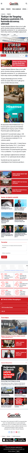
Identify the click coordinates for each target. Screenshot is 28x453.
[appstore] (8, 440)
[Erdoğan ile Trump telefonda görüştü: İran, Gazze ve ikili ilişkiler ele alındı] (7, 228)
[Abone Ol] (26, 55)
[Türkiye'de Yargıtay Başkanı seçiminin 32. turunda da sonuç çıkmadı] (14, 45)
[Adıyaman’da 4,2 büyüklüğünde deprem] (7, 203)
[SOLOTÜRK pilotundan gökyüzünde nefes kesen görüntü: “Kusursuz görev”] (21, 228)
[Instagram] (14, 432)
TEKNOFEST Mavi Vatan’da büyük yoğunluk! (5, 221)
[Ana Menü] (1, 3)
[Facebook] (9, 432)
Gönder (4, 257)
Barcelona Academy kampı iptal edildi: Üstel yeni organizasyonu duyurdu (9, 293)
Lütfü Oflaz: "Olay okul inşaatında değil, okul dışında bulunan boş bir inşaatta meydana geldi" (23, 293)
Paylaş (4, 55)
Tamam (17, 451)
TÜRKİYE (8, 9)
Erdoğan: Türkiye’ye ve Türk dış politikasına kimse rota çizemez (20, 208)
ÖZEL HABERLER (16, 9)
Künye (3, 436)
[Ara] (26, 4)
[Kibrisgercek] (14, 4)
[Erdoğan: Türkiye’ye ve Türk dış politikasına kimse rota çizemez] (21, 203)
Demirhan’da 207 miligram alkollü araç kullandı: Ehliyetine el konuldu (23, 277)
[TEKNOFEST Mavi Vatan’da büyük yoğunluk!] (7, 216)
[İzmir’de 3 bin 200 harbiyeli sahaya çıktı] (21, 216)
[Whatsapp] (19, 432)
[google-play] (20, 440)
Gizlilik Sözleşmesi (16, 436)
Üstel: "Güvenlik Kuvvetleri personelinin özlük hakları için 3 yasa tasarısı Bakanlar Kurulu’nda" (9, 285)
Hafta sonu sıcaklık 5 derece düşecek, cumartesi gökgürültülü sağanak (8, 277)
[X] (11, 432)
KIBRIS (2, 9)
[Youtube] (16, 432)
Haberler (3, 14)
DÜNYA (24, 9)
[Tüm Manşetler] (26, 362)
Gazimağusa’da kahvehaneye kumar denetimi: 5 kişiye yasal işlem (23, 285)
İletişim (8, 436)
